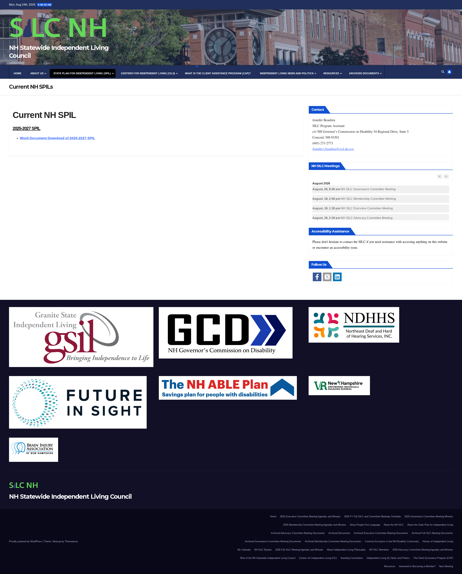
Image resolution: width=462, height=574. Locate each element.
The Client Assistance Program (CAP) (433, 558)
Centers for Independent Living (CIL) (318, 558)
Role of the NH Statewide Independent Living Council (267, 558)
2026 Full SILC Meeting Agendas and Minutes (299, 549)
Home (273, 516)
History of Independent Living (437, 541)
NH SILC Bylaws (263, 549)
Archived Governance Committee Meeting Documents (273, 541)
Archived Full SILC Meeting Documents (432, 533)
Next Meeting (446, 566)
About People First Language (365, 524)
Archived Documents (339, 533)
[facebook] (317, 277)
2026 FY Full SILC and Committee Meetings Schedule (372, 516)
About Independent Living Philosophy (346, 549)
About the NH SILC (394, 524)
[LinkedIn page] (337, 277)
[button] (442, 71)
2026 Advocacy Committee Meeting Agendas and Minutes (423, 549)
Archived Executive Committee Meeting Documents (381, 533)
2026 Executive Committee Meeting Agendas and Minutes (310, 516)
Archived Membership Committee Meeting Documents (333, 541)
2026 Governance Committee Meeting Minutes (428, 516)
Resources (389, 566)
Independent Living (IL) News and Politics (388, 558)
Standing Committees (351, 558)
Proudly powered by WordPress (26, 541)
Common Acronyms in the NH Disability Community (392, 541)
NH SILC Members (379, 549)
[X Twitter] (327, 277)
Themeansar (71, 541)
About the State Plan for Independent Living (430, 524)
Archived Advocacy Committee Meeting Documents (298, 533)
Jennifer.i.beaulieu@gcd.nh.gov (333, 148)
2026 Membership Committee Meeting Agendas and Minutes (314, 524)
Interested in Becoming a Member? (417, 566)
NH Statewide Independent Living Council (70, 496)
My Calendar (244, 549)
